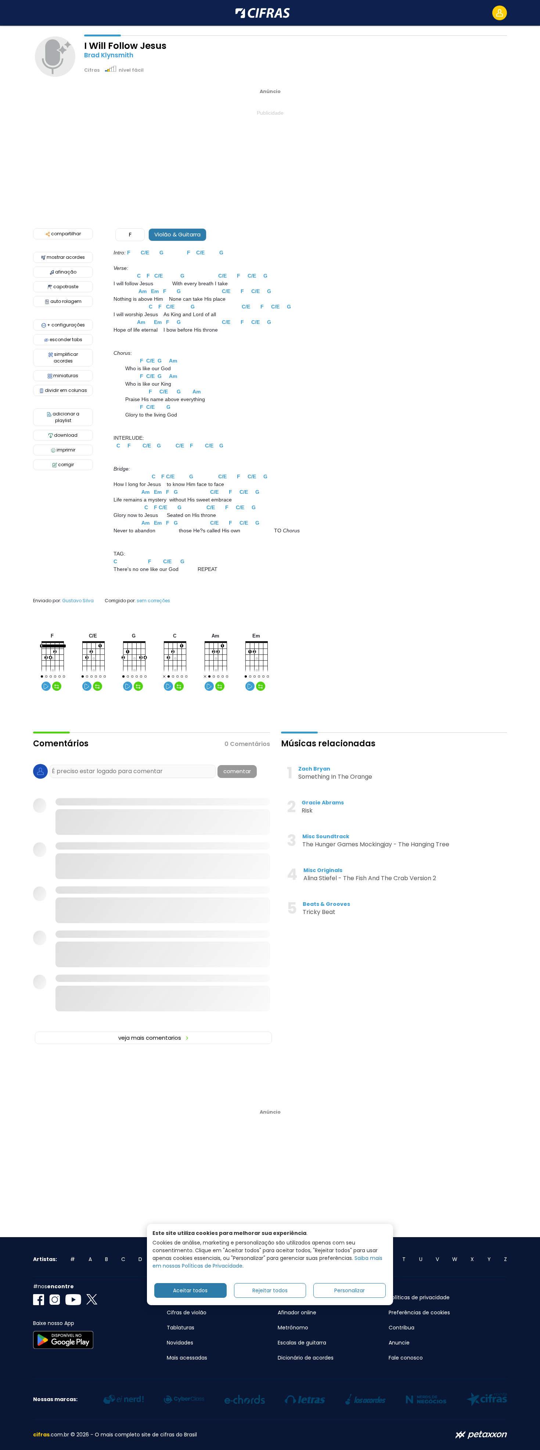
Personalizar (349, 1290)
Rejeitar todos (270, 1290)
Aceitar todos (190, 1290)
